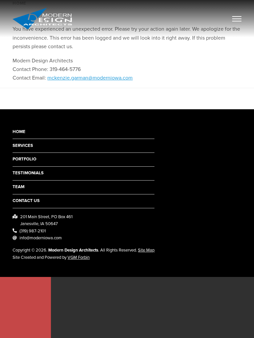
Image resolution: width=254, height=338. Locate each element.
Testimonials (28, 173)
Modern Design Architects (73, 250)
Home (19, 131)
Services (23, 145)
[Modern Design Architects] (42, 18)
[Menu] (236, 19)
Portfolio (24, 159)
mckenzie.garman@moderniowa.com (90, 78)
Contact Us (26, 200)
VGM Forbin (78, 257)
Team (18, 186)
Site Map (146, 250)
